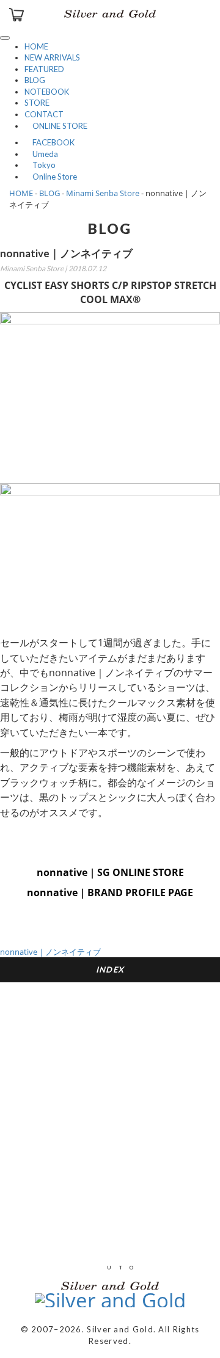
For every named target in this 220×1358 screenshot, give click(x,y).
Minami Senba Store (102, 193)
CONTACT (44, 114)
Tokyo (40, 165)
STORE (37, 103)
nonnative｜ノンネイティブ (50, 951)
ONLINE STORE (55, 126)
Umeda (41, 154)
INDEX (110, 969)
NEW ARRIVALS (52, 57)
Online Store (50, 176)
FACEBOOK (49, 142)
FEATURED (44, 69)
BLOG (34, 80)
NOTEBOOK (46, 92)
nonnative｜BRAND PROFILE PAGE (110, 892)
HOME (36, 46)
